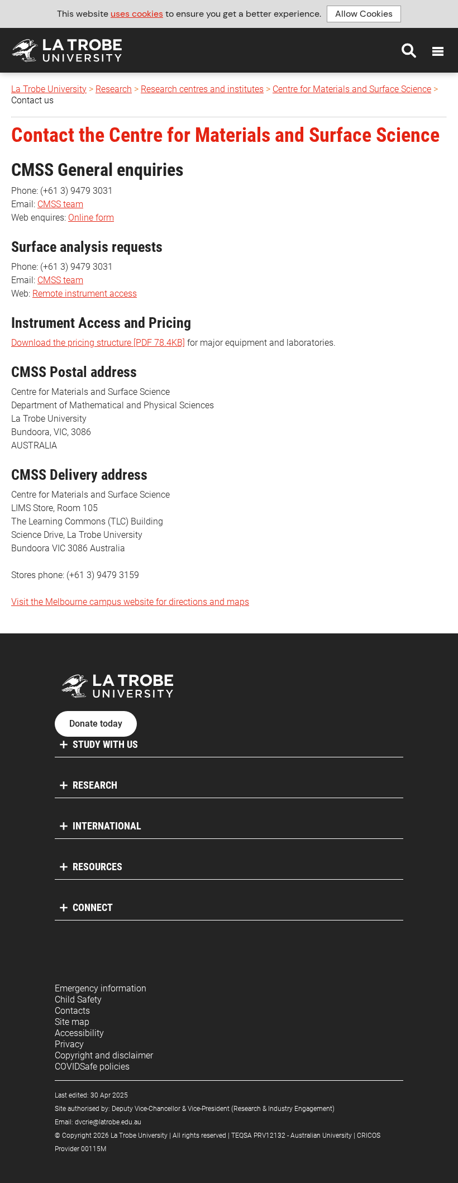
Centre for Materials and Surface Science (352, 89)
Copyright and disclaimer (104, 1055)
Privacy (69, 1044)
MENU (437, 51)
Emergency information (100, 988)
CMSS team (60, 204)
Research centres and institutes (202, 89)
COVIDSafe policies (92, 1066)
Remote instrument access (84, 293)
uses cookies (137, 14)
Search (409, 50)
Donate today (95, 723)
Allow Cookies (364, 14)
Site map (72, 1022)
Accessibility (79, 1033)
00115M (93, 1149)
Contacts (72, 1010)
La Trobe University (49, 89)
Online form (91, 217)
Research (114, 89)
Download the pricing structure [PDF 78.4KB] (98, 342)
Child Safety (78, 999)
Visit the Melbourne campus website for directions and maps (130, 602)
